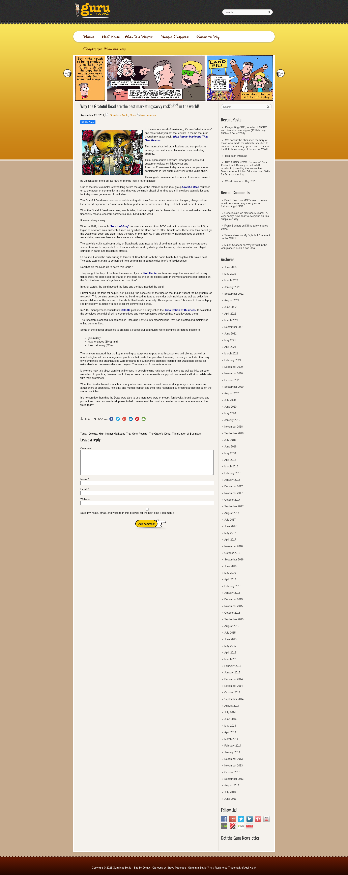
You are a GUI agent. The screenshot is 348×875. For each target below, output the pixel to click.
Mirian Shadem (233, 244)
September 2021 (233, 326)
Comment (86, 448)
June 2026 (230, 267)
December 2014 (233, 679)
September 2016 (233, 559)
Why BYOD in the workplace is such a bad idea (244, 246)
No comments (148, 115)
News (133, 115)
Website (85, 499)
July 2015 (230, 632)
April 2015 (230, 652)
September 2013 (233, 778)
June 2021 (230, 333)
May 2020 (230, 413)
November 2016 (233, 546)
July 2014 (230, 712)
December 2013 (233, 758)
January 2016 (232, 592)
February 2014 (232, 745)
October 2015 (232, 612)
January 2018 (232, 479)
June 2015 (230, 639)
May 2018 (230, 453)
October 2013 (232, 772)
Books (88, 36)
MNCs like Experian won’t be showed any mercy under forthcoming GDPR (244, 203)
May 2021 (230, 340)
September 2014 (233, 699)
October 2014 (232, 692)
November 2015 (233, 606)
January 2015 (232, 672)
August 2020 (231, 393)
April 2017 (230, 539)
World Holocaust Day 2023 (240, 181)
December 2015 (233, 599)
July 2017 (230, 519)
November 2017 (233, 493)
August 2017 (231, 513)
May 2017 (230, 532)
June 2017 (230, 526)
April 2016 (230, 579)
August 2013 (231, 785)
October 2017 (232, 499)
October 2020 (232, 380)
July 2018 (230, 439)
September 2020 (233, 386)
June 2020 (230, 406)
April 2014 (230, 732)
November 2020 (233, 373)
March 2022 (231, 320)
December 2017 (233, 486)
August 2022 (231, 300)
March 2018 (231, 466)
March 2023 (231, 280)
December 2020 (233, 366)
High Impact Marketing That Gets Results (123, 433)
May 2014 (230, 725)
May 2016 (230, 572)
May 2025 (230, 273)
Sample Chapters (174, 36)
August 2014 (231, 705)
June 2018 (230, 446)
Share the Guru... (94, 419)
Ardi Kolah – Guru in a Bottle (127, 36)
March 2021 (231, 353)
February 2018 (232, 473)
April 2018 (230, 459)
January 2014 (232, 752)
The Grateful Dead (159, 433)
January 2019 (232, 419)
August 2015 (231, 626)
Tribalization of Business (186, 433)
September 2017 (233, 506)
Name (84, 479)
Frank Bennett (232, 225)
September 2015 (233, 619)
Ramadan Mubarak (236, 155)
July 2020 (230, 400)
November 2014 (233, 685)
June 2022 (230, 307)
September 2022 (233, 293)
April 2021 (230, 346)
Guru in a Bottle (119, 115)
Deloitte (92, 433)
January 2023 (232, 287)
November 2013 (233, 765)
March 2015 (231, 659)
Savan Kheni (231, 235)
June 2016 (230, 566)
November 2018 (233, 426)
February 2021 (232, 360)
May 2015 (230, 645)
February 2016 (232, 586)
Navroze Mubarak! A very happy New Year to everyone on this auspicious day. (245, 216)
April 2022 (230, 313)
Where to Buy (208, 36)
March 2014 (231, 738)
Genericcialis (231, 212)
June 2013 (230, 798)
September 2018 (233, 433)
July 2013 (230, 792)
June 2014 (230, 719)
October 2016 (232, 552)
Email (84, 489)
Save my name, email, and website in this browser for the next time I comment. (126, 512)
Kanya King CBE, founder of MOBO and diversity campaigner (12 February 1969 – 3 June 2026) (244, 130)
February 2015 (232, 665)
